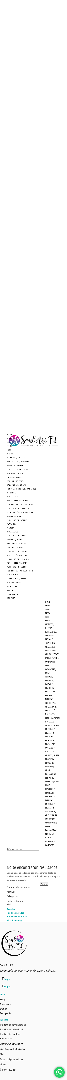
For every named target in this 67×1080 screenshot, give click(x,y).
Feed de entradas (15, 912)
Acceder (11, 909)
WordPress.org (14, 920)
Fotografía (5, 1013)
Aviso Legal (6, 1038)
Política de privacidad (11, 1029)
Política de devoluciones (13, 1024)
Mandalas (5, 1003)
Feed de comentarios (17, 916)
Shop (2, 999)
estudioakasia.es (18, 1049)
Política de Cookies (10, 1033)
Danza (3, 1008)
